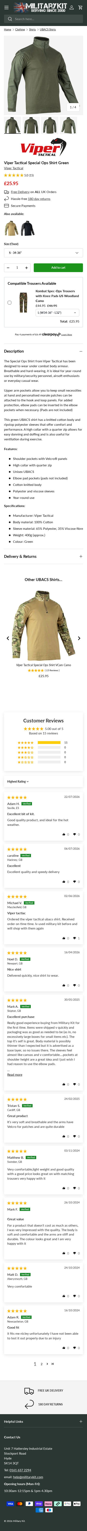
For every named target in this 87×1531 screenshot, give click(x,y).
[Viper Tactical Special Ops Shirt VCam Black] (27, 223)
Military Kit (19, 1520)
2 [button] (41, 1364)
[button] (80, 7)
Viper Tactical (13, 168)
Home (7, 29)
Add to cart (58, 267)
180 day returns (39, 199)
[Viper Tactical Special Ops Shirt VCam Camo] (11, 223)
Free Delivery (20, 192)
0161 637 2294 (20, 1470)
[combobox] (43, 19)
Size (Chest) (11, 244)
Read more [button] (14, 1074)
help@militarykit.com (28, 1477)
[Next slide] (79, 638)
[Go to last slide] (8, 638)
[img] (17, 797)
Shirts (32, 29)
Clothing (20, 29)
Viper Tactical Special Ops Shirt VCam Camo (43, 665)
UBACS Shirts (48, 29)
